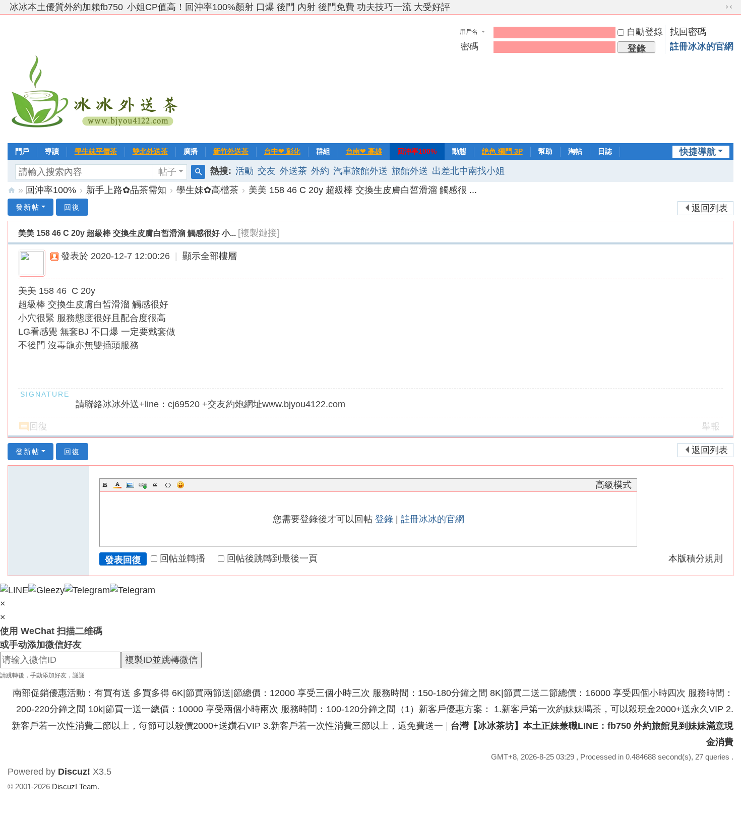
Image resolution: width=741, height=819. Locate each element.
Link (143, 485)
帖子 (167, 172)
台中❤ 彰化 (282, 151)
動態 (459, 151)
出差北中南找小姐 (468, 171)
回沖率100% (417, 151)
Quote (155, 485)
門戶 (22, 151)
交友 (267, 171)
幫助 (545, 151)
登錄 (384, 519)
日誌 (605, 151)
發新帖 (28, 207)
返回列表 (710, 208)
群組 (323, 151)
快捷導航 (698, 152)
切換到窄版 (728, 7)
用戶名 (469, 31)
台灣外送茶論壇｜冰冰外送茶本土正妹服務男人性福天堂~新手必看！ (12, 190)
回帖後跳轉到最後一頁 (272, 558)
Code (168, 485)
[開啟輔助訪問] (719, 7)
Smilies (180, 485)
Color (117, 485)
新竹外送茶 (231, 151)
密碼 (469, 46)
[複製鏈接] (258, 233)
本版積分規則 (695, 558)
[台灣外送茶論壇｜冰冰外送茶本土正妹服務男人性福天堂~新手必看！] (96, 78)
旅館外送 (410, 171)
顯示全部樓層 (209, 256)
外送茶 (293, 171)
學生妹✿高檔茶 (207, 190)
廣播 (190, 151)
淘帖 (575, 151)
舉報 (711, 426)
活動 (244, 171)
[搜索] (198, 172)
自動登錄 (645, 32)
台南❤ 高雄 (364, 151)
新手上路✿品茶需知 (126, 190)
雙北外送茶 (150, 151)
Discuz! (74, 772)
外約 (320, 171)
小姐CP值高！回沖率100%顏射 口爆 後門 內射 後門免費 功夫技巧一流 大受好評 (288, 7)
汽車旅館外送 (360, 171)
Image (130, 485)
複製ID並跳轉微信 (161, 660)
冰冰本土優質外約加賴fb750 (66, 7)
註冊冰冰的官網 (701, 46)
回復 (72, 207)
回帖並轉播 (182, 558)
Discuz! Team (74, 786)
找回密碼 (688, 32)
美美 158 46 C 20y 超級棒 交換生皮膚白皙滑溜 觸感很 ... (363, 190)
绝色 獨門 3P (502, 151)
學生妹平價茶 (96, 151)
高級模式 (613, 485)
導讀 (52, 151)
